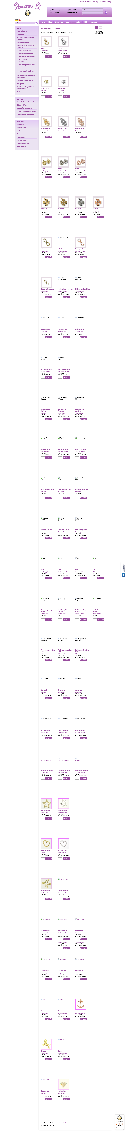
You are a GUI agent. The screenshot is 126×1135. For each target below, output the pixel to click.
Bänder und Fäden (22, 105)
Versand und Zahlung (105, 2)
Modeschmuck (21, 92)
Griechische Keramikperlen (25, 80)
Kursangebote (21, 137)
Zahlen (21, 68)
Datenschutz (82, 2)
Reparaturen (20, 134)
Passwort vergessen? (87, 15)
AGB (85, 22)
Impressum (94, 22)
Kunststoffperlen (22, 31)
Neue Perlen (20, 124)
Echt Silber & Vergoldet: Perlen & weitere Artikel (26, 88)
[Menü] (123, 1115)
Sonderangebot (21, 128)
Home (43, 22)
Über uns (69, 22)
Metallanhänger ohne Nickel (27, 57)
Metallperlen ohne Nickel (26, 53)
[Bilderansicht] (96, 27)
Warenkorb (59, 22)
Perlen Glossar (21, 140)
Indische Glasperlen (23, 42)
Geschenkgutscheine (23, 143)
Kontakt (78, 22)
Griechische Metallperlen (24, 50)
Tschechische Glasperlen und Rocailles (25, 38)
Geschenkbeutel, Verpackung (25, 114)
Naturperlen (20, 84)
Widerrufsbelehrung (92, 2)
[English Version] (19, 20)
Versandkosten (63, 1123)
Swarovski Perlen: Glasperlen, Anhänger (26, 46)
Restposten (20, 131)
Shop (50, 22)
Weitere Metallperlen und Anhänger (26, 60)
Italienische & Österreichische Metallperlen (26, 76)
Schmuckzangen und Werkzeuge (26, 111)
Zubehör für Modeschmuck (24, 108)
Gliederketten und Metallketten (26, 102)
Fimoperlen (20, 34)
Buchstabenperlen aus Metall (27, 65)
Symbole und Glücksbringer (27, 71)
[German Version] (16, 20)
